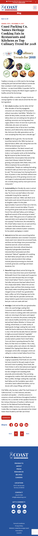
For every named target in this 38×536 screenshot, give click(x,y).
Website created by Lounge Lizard (19, 528)
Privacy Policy (19, 526)
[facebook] (13, 506)
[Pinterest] (21, 425)
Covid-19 (19, 533)
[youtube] (13, 511)
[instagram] (19, 511)
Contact (19, 492)
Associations (19, 530)
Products (19, 463)
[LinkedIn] (26, 425)
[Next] (22, 433)
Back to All (4, 19)
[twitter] (19, 506)
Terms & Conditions (19, 523)
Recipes (19, 474)
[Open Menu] (35, 7)
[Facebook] (11, 425)
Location (19, 483)
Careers (19, 477)
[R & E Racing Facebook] (13, 517)
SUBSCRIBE (21, 2)
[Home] (12, 7)
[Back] (16, 433)
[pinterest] (24, 506)
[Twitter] (16, 425)
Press (19, 469)
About (19, 466)
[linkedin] (24, 511)
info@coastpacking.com (19, 497)
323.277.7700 (19, 495)
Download (6, 417)
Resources (19, 472)
